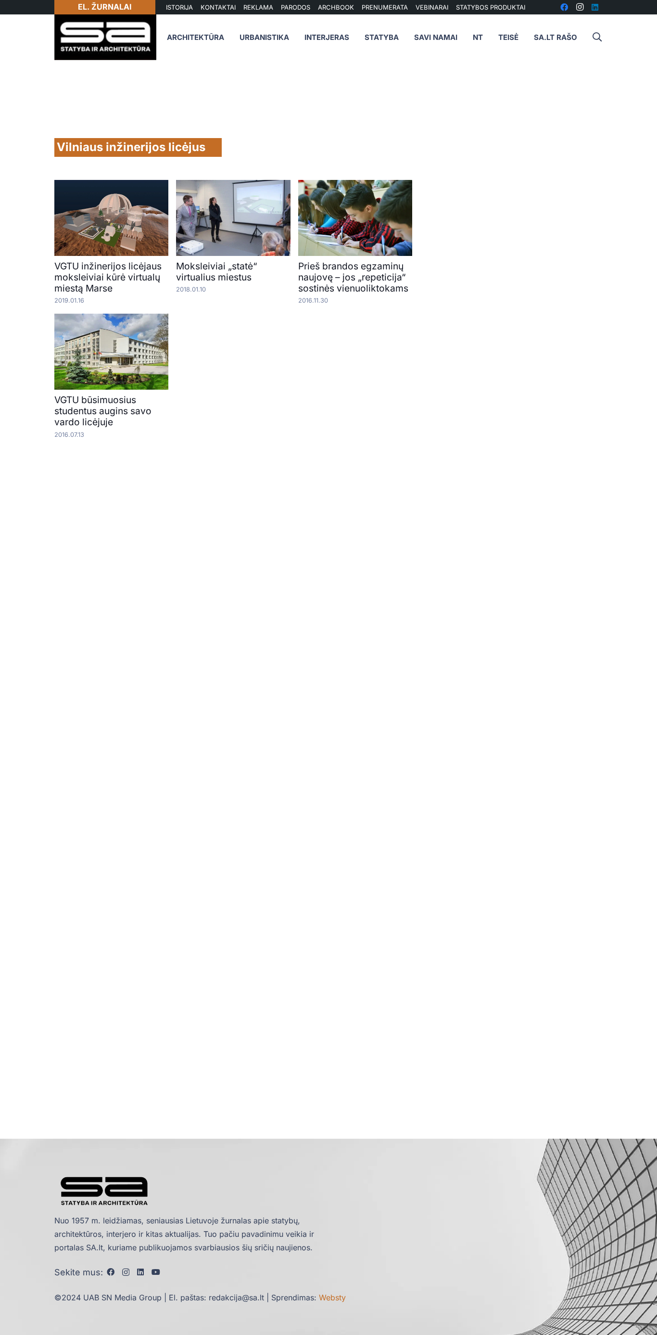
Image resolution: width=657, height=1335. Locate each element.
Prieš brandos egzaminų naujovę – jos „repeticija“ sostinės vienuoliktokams (353, 277)
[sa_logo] (105, 37)
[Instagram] (125, 1272)
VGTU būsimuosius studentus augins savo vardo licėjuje (103, 411)
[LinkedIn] (140, 1272)
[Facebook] (110, 1272)
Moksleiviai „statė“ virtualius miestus (216, 271)
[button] (597, 37)
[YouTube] (156, 1272)
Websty (332, 1297)
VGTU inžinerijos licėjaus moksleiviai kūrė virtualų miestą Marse (108, 277)
